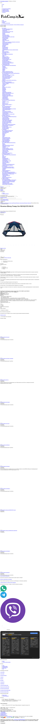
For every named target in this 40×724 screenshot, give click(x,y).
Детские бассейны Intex (4, 685)
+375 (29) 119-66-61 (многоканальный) (6, 24)
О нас (3, 665)
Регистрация (5, 197)
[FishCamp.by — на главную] (12, 18)
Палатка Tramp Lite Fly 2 (4, 379)
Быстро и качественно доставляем (6, 579)
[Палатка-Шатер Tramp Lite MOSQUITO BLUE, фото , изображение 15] (14, 629)
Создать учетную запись (4, 200)
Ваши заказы (4, 695)
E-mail (1, 198)
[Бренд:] (2, 255)
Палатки (1, 678)
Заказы (3, 192)
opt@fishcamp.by (3, 714)
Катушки (1, 680)
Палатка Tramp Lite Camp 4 (4, 423)
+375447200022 (3, 712)
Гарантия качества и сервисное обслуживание (8, 582)
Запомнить (3, 201)
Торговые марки (5, 667)
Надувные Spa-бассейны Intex (5, 690)
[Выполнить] (17, 196)
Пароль (1, 199)
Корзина (1, 189)
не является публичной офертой (19, 719)
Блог (3, 20)
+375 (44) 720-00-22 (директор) (18, 24)
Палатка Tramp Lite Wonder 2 (5, 488)
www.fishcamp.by (9, 716)
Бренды (3, 22)
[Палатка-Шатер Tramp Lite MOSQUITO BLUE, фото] (14, 242)
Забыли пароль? (5, 199)
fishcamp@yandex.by (3, 713)
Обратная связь (4, 666)
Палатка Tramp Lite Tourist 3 (5, 466)
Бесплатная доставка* (4, 1)
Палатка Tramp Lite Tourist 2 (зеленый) (6, 358)
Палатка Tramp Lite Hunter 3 (5, 572)
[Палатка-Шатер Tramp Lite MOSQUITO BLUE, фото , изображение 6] (14, 380)
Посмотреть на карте (3, 715)
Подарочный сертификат (6, 8)
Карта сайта (4, 21)
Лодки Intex (2, 673)
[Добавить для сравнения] (1, 336)
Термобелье (2, 683)
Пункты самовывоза (5, 11)
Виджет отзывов (35, 657)
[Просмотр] (0, 336)
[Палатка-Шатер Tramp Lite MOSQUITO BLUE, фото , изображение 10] (14, 491)
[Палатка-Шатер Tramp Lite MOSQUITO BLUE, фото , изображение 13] (14, 574)
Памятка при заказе (5, 10)
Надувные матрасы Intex (4, 691)
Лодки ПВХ (2, 672)
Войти (1, 197)
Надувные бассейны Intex (4, 688)
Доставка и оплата (5, 9)
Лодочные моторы (3, 675)
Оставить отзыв (34, 633)
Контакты (4, 12)
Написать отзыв (3, 248)
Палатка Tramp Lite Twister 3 (5, 402)
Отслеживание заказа (4, 196)
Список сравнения (5, 193)
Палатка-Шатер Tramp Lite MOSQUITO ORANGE (8, 530)
